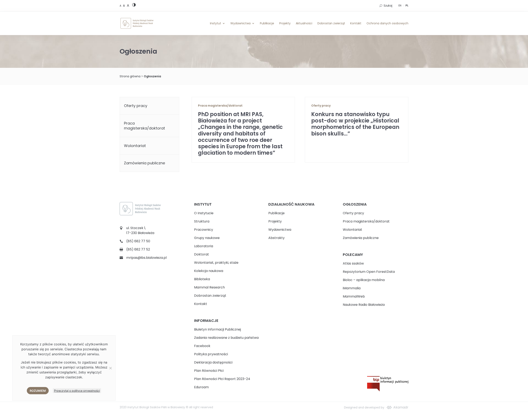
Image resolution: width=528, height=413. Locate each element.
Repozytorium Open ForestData (369, 271)
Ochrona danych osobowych (387, 23)
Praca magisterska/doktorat (220, 106)
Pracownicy (203, 229)
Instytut (215, 23)
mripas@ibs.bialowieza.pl (146, 257)
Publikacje (267, 23)
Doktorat (201, 254)
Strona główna (130, 76)
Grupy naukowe (207, 237)
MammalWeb (354, 296)
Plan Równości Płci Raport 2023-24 (222, 379)
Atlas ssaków (353, 263)
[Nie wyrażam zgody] (110, 368)
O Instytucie (203, 213)
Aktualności (304, 23)
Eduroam (201, 387)
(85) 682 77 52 (138, 249)
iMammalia (352, 288)
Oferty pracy (321, 106)
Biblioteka (202, 279)
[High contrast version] (134, 5)
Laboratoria (203, 246)
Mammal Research (209, 287)
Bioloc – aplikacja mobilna (364, 280)
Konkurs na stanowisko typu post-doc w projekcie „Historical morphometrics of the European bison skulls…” (355, 124)
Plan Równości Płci (209, 370)
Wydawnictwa (240, 23)
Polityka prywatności (211, 354)
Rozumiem (38, 390)
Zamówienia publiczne (144, 163)
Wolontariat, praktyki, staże (216, 262)
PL (406, 5)
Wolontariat (135, 145)
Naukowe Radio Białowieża (364, 304)
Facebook (202, 346)
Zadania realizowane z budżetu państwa (226, 337)
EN (399, 5)
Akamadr (400, 407)
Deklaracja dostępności (213, 362)
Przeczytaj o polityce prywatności (77, 390)
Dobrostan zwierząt (331, 23)
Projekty (285, 23)
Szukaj (388, 6)
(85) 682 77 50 (138, 241)
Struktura (201, 221)
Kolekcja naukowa (208, 270)
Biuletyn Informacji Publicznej (217, 329)
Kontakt (355, 23)
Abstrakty (276, 237)
